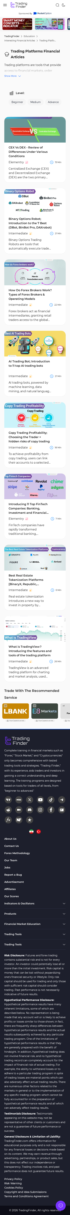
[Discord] (29, 809)
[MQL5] (18, 799)
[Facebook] (51, 809)
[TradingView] (8, 799)
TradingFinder (11, 36)
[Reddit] (8, 809)
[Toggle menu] (61, 1206)
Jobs (7, 867)
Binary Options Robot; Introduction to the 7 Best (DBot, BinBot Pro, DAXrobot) (30, 223)
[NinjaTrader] (18, 819)
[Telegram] (61, 799)
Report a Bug (13, 874)
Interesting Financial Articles (19, 40)
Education (29, 36)
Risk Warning (13, 1183)
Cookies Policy (13, 1187)
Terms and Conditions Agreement (26, 1196)
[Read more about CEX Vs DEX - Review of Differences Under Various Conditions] (35, 130)
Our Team (10, 860)
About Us (10, 838)
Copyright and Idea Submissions (25, 1192)
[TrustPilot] (29, 819)
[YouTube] (40, 799)
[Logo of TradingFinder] (19, 5)
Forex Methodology (17, 853)
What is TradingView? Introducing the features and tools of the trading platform (30, 651)
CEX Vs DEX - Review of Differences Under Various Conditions (28, 152)
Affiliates (10, 889)
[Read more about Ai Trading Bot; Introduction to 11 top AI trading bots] (35, 343)
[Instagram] (40, 809)
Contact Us (11, 846)
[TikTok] (51, 799)
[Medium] (18, 809)
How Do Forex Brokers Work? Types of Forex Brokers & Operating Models (30, 295)
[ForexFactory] (61, 809)
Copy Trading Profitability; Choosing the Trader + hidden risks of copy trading (29, 437)
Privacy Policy (13, 1179)
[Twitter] (29, 799)
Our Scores (11, 896)
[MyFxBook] (8, 819)
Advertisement (14, 882)
